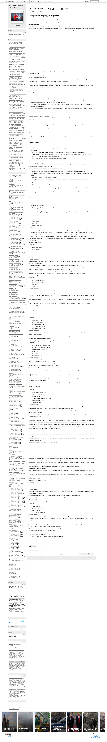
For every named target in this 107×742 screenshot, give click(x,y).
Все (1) (24, 32)
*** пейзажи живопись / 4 (14, 433)
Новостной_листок (14, 667)
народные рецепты (18, 118)
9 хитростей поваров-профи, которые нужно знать (15, 603)
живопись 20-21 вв (13, 284)
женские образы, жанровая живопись (17, 277)
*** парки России (13, 417)
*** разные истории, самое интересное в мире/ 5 (15, 520)
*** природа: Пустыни (14, 472)
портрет (10, 444)
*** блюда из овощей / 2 (14, 218)
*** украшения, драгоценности (16, 556)
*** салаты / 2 (12, 353)
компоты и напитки (16, 94)
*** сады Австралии (13, 539)
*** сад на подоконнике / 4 (15, 535)
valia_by (18, 656)
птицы (24, 138)
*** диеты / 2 (12, 275)
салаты (11, 149)
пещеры (14, 127)
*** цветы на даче (13, 265)
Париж (10, 575)
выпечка (11, 69)
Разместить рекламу (95, 737)
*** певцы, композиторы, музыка (16, 424)
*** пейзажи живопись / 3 (14, 431)
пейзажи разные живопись (15, 434)
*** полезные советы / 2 (14, 440)
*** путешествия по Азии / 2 (15, 489)
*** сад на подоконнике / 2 (15, 532)
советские (21, 151)
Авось (41, 1)
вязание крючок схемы (14, 250)
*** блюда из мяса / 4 (13, 340)
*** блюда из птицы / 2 (14, 223)
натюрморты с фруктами (14, 402)
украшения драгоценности (16, 163)
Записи (9, 5)
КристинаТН (22, 664)
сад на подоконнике (15, 146)
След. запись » (58, 557)
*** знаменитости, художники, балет (17, 300)
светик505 (15, 697)
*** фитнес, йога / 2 (13, 567)
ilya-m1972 (20, 644)
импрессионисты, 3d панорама (15, 323)
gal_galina (23, 682)
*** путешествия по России (15, 504)
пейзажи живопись (13, 427)
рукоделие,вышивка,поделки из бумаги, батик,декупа (16, 526)
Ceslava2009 (21, 650)
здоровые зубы (17, 86)
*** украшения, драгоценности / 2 (16, 558)
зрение (14, 90)
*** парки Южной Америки (15, 420)
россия (15, 145)
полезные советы (14, 130)
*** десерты (11, 344)
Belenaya (11, 650)
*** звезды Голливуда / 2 (14, 361)
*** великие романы (13, 231)
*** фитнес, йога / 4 (13, 569)
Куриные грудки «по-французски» (17, 34)
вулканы (18, 67)
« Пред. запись (43, 557)
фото (13, 167)
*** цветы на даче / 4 (13, 269)
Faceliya (21, 678)
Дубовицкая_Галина (13, 691)
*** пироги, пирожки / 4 (14, 243)
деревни (15, 74)
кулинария (17, 100)
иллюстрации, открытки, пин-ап (16, 312)
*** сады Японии (13, 548)
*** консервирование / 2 (14, 349)
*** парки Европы (13, 416)
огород (11, 122)
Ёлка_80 (22, 656)
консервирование (14, 97)
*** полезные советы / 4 (14, 443)
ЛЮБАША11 (14, 692)
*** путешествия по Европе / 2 (16, 497)
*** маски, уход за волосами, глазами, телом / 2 (15, 377)
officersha (11, 684)
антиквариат (16, 47)
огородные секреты (18, 122)
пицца (16, 128)
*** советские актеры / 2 (14, 370)
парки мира (19, 125)
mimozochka (15, 654)
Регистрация (21, 1)
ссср (15, 154)
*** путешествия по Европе (15, 496)
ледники (20, 100)
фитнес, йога (11, 564)
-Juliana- (10, 678)
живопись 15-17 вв (13, 281)
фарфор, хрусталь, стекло (14, 563)
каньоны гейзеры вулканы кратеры (18, 92)
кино (9, 94)
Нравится (84, 553)
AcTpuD (14, 678)
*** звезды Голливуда (14, 360)
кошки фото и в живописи (14, 330)
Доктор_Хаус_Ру (21, 661)
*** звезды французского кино (16, 364)
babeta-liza (22, 649)
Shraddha (20, 654)
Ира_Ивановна (21, 663)
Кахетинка (17, 664)
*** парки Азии (12, 413)
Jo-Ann (23, 651)
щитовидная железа (19, 169)
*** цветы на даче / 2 (13, 267)
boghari (11, 682)
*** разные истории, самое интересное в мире (15, 510)
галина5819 (11, 661)
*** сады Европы (13, 543)
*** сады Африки (13, 542)
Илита (10, 692)
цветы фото (11, 579)
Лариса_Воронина (13, 665)
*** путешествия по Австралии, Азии (17, 485)
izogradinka (18, 651)
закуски (17, 83)
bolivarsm (15, 682)
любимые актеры (16, 104)
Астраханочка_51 (21, 686)
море (10, 118)
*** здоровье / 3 (12, 292)
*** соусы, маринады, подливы (16, 354)
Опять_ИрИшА (12, 668)
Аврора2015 (11, 657)
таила (10, 669)
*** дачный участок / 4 (14, 259)
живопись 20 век (16, 79)
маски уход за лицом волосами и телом (15, 108)
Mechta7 (10, 680)
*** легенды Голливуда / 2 (15, 366)
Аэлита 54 (9, 7)
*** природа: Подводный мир (15, 470)
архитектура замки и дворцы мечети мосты (17, 54)
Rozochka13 (22, 680)
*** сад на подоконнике (14, 531)
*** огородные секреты (14, 260)
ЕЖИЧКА (16, 662)
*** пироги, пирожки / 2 (14, 240)
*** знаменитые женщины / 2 (15, 310)
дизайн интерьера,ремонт (14, 276)
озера (10, 124)
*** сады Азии (12, 540)
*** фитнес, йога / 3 (13, 568)
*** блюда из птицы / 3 (14, 225)
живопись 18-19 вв (13, 282)
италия (10, 92)
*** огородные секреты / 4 (15, 264)
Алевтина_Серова (18, 657)
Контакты (96, 736)
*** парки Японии (13, 421)
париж (15, 125)
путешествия (17, 140)
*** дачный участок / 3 (14, 257)
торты (21, 156)
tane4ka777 (15, 684)
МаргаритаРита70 (18, 693)
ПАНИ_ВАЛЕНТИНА (20, 668)
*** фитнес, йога (12, 565)
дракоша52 (11, 662)
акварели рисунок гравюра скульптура (16, 43)
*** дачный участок (13, 255)
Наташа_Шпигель (17, 666)
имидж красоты (13, 91)
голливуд (22, 69)
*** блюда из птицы (13, 222)
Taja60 (10, 681)
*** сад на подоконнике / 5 (15, 536)
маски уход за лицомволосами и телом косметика (17, 113)
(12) (9, 35)
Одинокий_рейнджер (13, 695)
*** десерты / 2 (12, 345)
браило (18, 658)
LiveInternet (11, 1)
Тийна (14, 669)
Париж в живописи (13, 576)
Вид (87, 1)
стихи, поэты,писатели (14, 551)
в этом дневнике (13, 622)
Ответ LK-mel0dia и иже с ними (16, 586)
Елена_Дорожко (21, 691)
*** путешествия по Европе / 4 (16, 500)
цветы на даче (17, 168)
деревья (18, 74)
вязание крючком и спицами (15, 248)
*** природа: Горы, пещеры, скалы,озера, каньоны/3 (15, 457)
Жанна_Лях (11, 663)
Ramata (17, 680)
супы (15, 156)
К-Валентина (11, 664)
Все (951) (24, 675)
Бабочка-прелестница (13, 687)
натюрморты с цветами (14, 404)
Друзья (14, 5)
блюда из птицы (19, 61)
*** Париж (11, 573)
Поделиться (90, 553)
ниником (10, 697)
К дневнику (50, 557)
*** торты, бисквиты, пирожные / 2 (16, 246)
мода (23, 115)
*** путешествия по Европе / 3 (16, 498)
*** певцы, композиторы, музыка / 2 (17, 425)
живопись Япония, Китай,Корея (16, 285)
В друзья (18, 25)
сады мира (19, 147)
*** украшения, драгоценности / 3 (16, 560)
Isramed (14, 651)
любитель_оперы (19, 696)
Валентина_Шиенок (19, 659)
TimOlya (20, 655)
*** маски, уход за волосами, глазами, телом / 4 (15, 382)
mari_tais (10, 654)
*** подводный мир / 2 (14, 447)
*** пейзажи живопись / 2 (14, 430)
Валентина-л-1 (12, 659)
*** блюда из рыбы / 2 (14, 229)
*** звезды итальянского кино (15, 362)
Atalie (17, 644)
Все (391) (24, 641)
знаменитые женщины (14, 307)
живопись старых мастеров (15, 280)
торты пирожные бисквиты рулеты (15, 159)
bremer (19, 682)
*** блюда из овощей (13, 217)
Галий (16, 690)
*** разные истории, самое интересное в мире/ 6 (15, 522)
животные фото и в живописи (15, 286)
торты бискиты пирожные (16, 157)
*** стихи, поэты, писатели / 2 (15, 554)
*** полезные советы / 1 (14, 439)
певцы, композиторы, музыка (15, 422)
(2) (24, 586)
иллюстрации (19, 90)
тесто (18, 156)
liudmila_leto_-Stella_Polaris (15, 652)
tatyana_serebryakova (13, 655)
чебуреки (13, 169)
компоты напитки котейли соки (17, 94)
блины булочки (11, 57)
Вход (27, 1)
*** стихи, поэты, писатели (15, 552)
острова (11, 125)
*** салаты (11, 352)
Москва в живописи (13, 400)
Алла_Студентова (13, 658)
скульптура (17, 151)
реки (23, 144)
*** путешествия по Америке (15, 492)
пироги (18, 127)
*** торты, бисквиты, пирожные (16, 244)
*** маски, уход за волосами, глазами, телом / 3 (15, 380)
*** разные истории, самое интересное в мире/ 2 (15, 512)
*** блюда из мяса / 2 (13, 337)
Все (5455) (23, 584)
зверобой (16, 663)
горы (20, 71)
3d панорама (11, 42)
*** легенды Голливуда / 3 (15, 367)
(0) (12, 593)
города (16, 71)
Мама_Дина (11, 693)
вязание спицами (13, 251)
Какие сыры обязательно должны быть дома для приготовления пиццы (16, 609)
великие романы (12, 230)
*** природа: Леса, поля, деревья (16, 458)
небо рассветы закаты (17, 121)
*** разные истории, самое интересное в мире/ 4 (15, 517)
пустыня (10, 140)
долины (18, 77)
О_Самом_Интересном (14, 709)
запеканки (11, 84)
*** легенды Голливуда (14, 365)
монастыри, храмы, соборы (15, 395)
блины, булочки (18, 57)
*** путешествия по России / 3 (15, 506)
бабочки (19, 56)
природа (11, 138)
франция (17, 166)
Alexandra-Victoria (16, 649)
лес (13, 102)
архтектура (15, 56)
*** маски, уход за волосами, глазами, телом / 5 (15, 385)
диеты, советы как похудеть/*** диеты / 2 (42, 545)
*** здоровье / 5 (12, 294)
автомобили (16, 42)
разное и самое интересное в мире (15, 143)
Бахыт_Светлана (12, 689)
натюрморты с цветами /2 (15, 406)
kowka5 (15, 683)
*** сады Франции (13, 547)
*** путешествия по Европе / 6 (16, 502)
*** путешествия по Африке (15, 494)
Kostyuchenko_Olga (18, 679)
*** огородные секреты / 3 (15, 263)
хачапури (21, 166)
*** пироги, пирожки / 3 (14, 242)
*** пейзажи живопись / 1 (14, 429)
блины (22, 56)
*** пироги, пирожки (13, 239)
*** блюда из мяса (13, 336)
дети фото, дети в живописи (15, 271)
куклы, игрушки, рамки (13, 331)
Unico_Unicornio (12, 656)
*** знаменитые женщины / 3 (15, 311)
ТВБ (12, 669)
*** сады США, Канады (14, 546)
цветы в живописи (13, 577)
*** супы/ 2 (11, 357)
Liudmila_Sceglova (13, 653)
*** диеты (11, 273)
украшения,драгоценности (14, 555)
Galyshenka (11, 679)
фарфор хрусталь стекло (14, 165)
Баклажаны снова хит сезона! (16, 598)
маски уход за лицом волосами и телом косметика (16, 110)
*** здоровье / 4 (12, 293)
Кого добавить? (19, 647)
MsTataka (11, 645)
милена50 (11, 666)
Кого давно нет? (12, 647)
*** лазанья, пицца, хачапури (15, 238)
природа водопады (18, 138)
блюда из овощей (12, 215)
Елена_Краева (21, 662)
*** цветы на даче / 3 (13, 268)
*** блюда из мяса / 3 (13, 339)
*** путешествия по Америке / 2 (16, 493)
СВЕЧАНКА (20, 695)
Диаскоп (16, 661)
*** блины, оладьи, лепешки (15, 236)
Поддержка (85, 1)
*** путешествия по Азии (14, 488)
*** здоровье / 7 (12, 297)
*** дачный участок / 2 (14, 256)
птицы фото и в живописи (14, 480)
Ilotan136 (11, 651)
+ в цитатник (45, 11)
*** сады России (12, 544)
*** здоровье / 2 (12, 290)
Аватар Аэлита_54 (17, 17)
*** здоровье (12, 289)
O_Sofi (13, 680)
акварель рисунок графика (14, 44)
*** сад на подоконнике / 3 (15, 534)
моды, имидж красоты (13, 393)
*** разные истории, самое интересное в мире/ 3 (15, 515)
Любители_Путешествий (14, 708)
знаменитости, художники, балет (16, 298)
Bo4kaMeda (15, 650)
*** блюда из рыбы (13, 227)
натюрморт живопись (13, 401)
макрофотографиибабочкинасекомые (20, 105)
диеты (16, 76)
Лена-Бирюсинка (21, 692)
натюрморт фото (12, 408)
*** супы (11, 356)
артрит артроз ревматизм (16, 49)
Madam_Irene (20, 653)
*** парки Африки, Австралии (15, 414)
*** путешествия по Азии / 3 (15, 490)
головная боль (11, 71)
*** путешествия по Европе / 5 (16, 501)
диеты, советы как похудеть (15, 272)
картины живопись (13, 327)
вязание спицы (17, 69)
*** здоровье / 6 (12, 296)
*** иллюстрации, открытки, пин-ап (17, 314)
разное (10, 508)
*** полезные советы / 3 (14, 442)
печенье (10, 127)
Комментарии (20, 5)
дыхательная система (13, 78)
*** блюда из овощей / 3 (14, 219)
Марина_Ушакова (21, 665)
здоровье (14, 87)
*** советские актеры (14, 369)
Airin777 (18, 678)
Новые (92, 557)
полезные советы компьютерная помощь (17, 132)
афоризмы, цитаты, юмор (14, 214)
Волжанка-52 (11, 690)
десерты (11, 76)
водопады (15, 67)
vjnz (23, 684)
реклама (11, 145)
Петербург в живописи (13, 435)
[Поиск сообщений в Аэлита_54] (22, 621)
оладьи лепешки (16, 124)
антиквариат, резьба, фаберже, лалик (17, 190)
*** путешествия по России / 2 (15, 505)
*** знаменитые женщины (15, 308)
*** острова (11, 410)
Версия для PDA (96, 735)
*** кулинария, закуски (14, 350)
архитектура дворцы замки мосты (15, 52)
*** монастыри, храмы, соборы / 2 (16, 397)
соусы (10, 152)
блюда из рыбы (13, 63)
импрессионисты (20, 91)
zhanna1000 (11, 685)
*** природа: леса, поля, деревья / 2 (17, 461)
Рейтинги (34, 1)
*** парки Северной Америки (15, 418)
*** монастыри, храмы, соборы (16, 396)
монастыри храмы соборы (17, 117)
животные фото (14, 81)
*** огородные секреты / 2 (15, 261)
